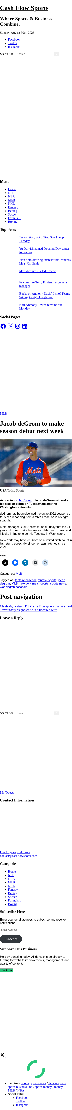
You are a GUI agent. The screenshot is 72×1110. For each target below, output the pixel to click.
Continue (7, 970)
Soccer (12, 214)
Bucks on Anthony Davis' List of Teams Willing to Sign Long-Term (44, 295)
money (58, 1087)
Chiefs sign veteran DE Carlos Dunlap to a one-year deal (36, 606)
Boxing (12, 221)
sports (44, 583)
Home (12, 189)
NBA (11, 196)
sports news (58, 583)
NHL (11, 203)
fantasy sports (47, 580)
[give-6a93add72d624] (3, 1056)
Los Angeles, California (15, 852)
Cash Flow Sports (24, 7)
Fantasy (13, 207)
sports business (17, 1087)
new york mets (29, 583)
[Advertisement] (36, 139)
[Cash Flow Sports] (36, 99)
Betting (12, 211)
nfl (31, 1087)
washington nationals (13, 587)
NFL (11, 192)
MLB (11, 200)
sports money (43, 1087)
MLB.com (25, 500)
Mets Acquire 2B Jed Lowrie (37, 271)
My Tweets (7, 792)
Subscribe (11, 939)
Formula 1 (14, 218)
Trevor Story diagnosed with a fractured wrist (28, 610)
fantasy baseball (25, 580)
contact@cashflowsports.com (18, 856)
